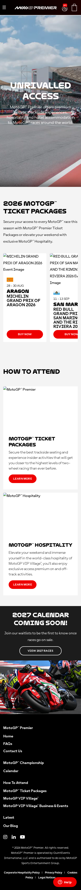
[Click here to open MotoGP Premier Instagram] (5, 837)
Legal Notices (47, 877)
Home (8, 736)
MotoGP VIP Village (21, 798)
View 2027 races (40, 650)
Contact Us (12, 751)
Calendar (10, 771)
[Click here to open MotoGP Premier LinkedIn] (14, 837)
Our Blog (10, 826)
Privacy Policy (53, 872)
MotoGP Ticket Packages (24, 791)
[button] (65, 6)
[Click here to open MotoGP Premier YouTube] (22, 837)
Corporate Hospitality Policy (22, 872)
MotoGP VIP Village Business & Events (35, 806)
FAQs (7, 744)
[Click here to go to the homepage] (35, 12)
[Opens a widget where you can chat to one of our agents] (65, 882)
